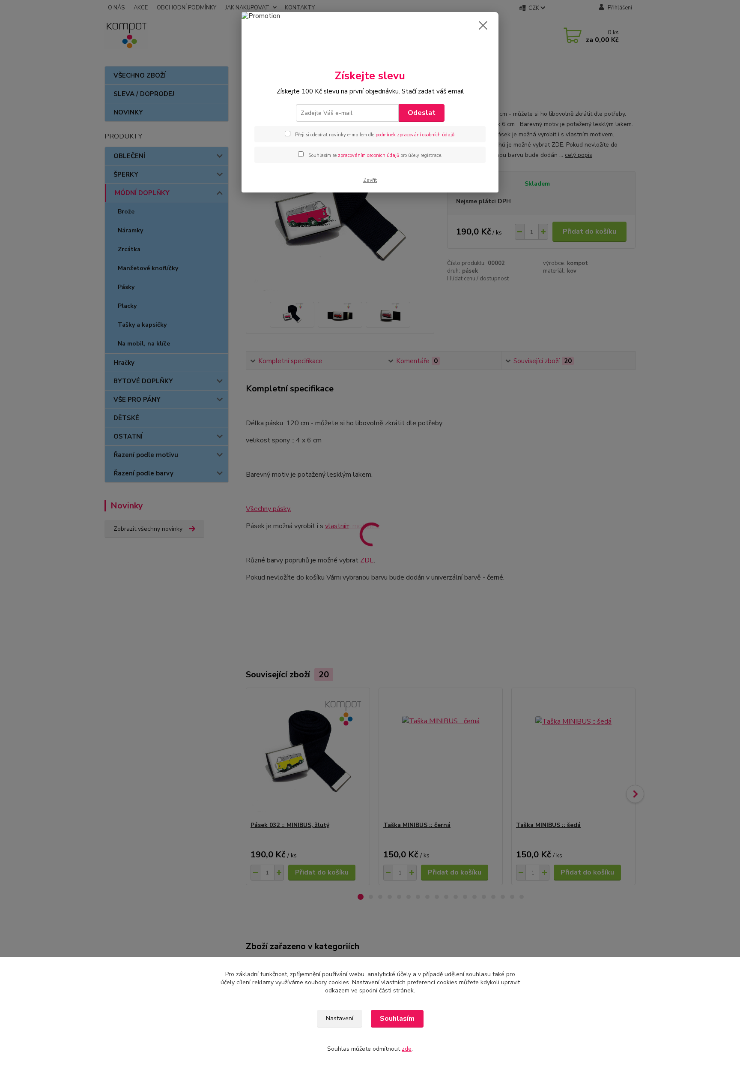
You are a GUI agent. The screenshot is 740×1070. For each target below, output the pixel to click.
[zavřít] (483, 25)
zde (407, 1049)
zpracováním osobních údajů (368, 155)
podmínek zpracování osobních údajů (415, 135)
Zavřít (370, 180)
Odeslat (422, 112)
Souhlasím (397, 1018)
